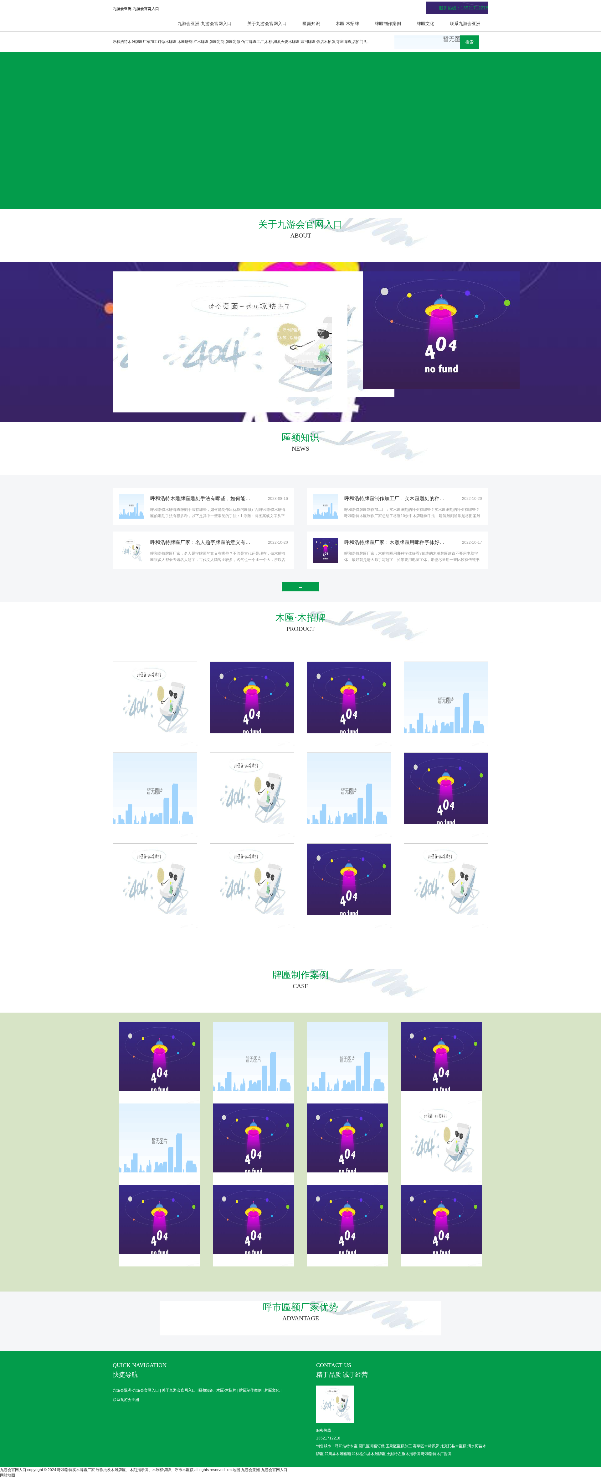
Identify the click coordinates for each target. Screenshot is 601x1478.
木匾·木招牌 (347, 23)
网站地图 (7, 1475)
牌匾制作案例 (388, 23)
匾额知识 (311, 23)
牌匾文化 (425, 23)
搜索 (469, 42)
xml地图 (233, 1470)
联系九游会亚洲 (465, 23)
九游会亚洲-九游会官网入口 (204, 23)
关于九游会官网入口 (267, 23)
